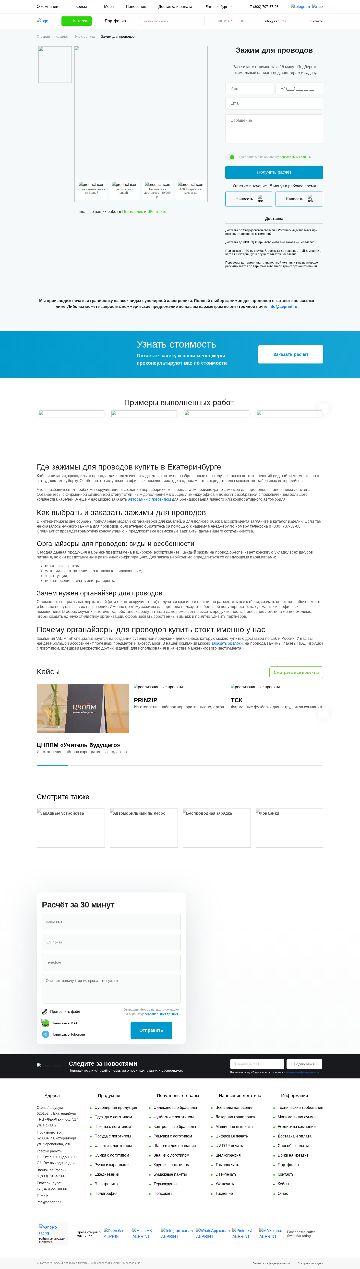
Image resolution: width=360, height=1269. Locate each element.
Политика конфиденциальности (271, 1263)
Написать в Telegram (68, 1034)
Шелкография (228, 1155)
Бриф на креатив (293, 1155)
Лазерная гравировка (235, 1117)
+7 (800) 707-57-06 (263, 7)
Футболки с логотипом (174, 1117)
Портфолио (115, 21)
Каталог (62, 36)
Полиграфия (106, 1193)
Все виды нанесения (234, 1107)
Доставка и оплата (175, 6)
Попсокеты (163, 1193)
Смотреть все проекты (296, 672)
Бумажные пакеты (170, 1174)
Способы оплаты (293, 1146)
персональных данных (295, 157)
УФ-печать (225, 1184)
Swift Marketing (299, 1236)
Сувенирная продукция (116, 1107)
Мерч (109, 6)
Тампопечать (227, 1165)
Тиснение (224, 1193)
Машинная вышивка (234, 1126)
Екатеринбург (216, 7)
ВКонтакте (156, 211)
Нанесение (136, 6)
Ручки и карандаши (112, 1165)
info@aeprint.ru (276, 21)
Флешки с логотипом (113, 1146)
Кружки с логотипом (172, 1165)
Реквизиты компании (297, 1126)
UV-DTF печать (229, 1146)
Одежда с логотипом (113, 1117)
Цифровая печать (232, 1136)
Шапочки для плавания (175, 1146)
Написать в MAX (65, 1023)
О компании (47, 6)
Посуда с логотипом (113, 1136)
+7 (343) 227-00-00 (52, 1189)
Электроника (84, 36)
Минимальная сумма (297, 1117)
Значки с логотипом (171, 1155)
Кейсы (81, 6)
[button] (37, 408)
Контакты (316, 21)
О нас (283, 1193)
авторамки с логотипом (149, 499)
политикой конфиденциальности (302, 1072)
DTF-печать (226, 1174)
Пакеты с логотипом (113, 1126)
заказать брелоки (227, 643)
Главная (43, 36)
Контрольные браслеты (175, 1126)
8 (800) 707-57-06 (51, 1176)
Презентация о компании (89, 1233)
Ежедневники (107, 1174)
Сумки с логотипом (112, 1155)
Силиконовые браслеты (175, 1107)
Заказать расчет (291, 354)
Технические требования (300, 1107)
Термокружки (166, 1184)
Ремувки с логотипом (173, 1136)
